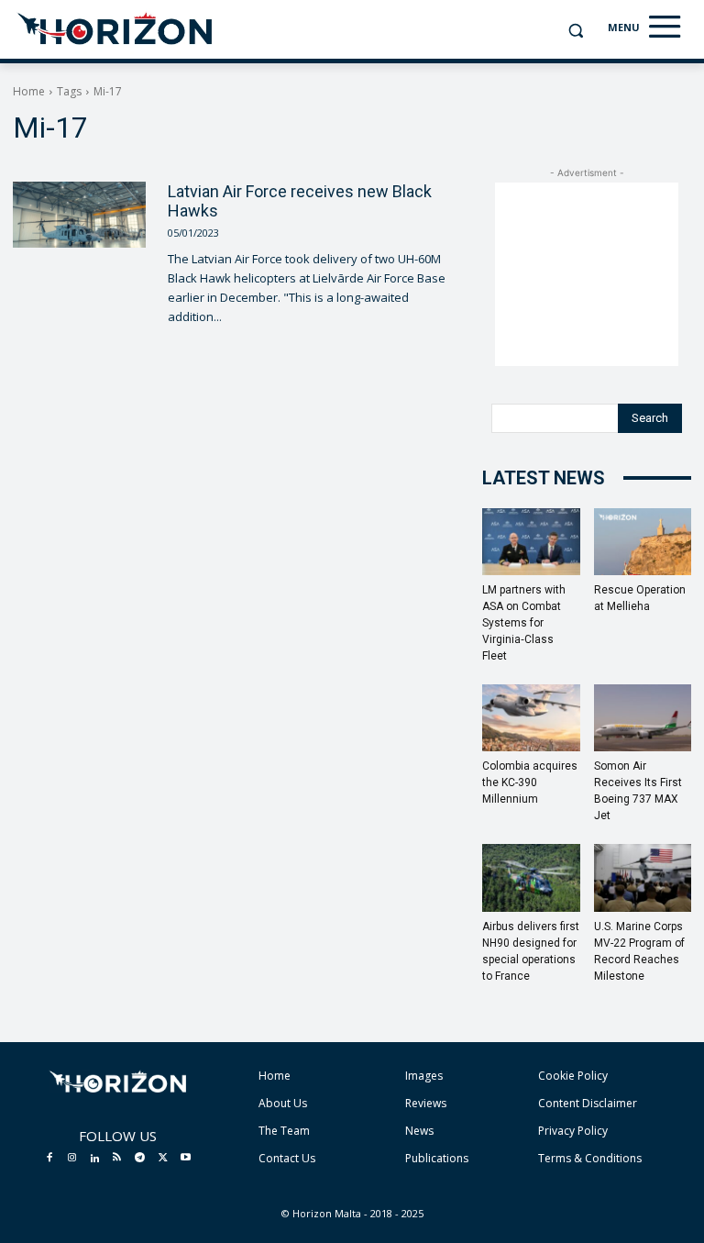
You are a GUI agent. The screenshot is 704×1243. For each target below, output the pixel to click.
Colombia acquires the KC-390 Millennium (530, 782)
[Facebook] (49, 1158)
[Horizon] (116, 29)
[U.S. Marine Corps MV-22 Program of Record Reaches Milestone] (643, 877)
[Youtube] (185, 1158)
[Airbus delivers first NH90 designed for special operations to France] (531, 877)
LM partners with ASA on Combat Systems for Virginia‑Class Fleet (524, 622)
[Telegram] (140, 1158)
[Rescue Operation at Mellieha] (643, 541)
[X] (163, 1158)
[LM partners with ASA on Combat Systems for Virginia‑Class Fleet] (531, 541)
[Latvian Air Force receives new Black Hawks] (79, 215)
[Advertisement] (586, 274)
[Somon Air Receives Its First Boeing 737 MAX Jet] (643, 717)
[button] (575, 30)
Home (29, 91)
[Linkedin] (94, 1158)
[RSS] (117, 1158)
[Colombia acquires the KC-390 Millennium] (531, 717)
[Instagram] (72, 1158)
